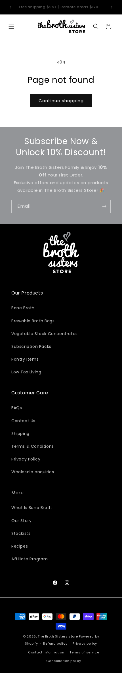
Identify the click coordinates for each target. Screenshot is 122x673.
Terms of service (84, 652)
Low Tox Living (26, 372)
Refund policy (55, 643)
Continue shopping (61, 101)
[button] (11, 26)
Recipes (19, 546)
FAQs (16, 408)
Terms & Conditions (32, 446)
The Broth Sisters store (58, 636)
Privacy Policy (25, 459)
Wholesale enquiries (32, 472)
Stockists (20, 533)
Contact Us (23, 421)
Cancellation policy (63, 661)
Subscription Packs (31, 346)
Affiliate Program (29, 559)
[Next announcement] (111, 7)
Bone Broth (23, 308)
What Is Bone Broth (31, 507)
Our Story (21, 520)
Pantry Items (25, 359)
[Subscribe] (104, 206)
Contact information (46, 652)
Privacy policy (85, 643)
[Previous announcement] (10, 7)
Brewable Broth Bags (32, 321)
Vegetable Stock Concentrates (44, 333)
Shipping (20, 433)
